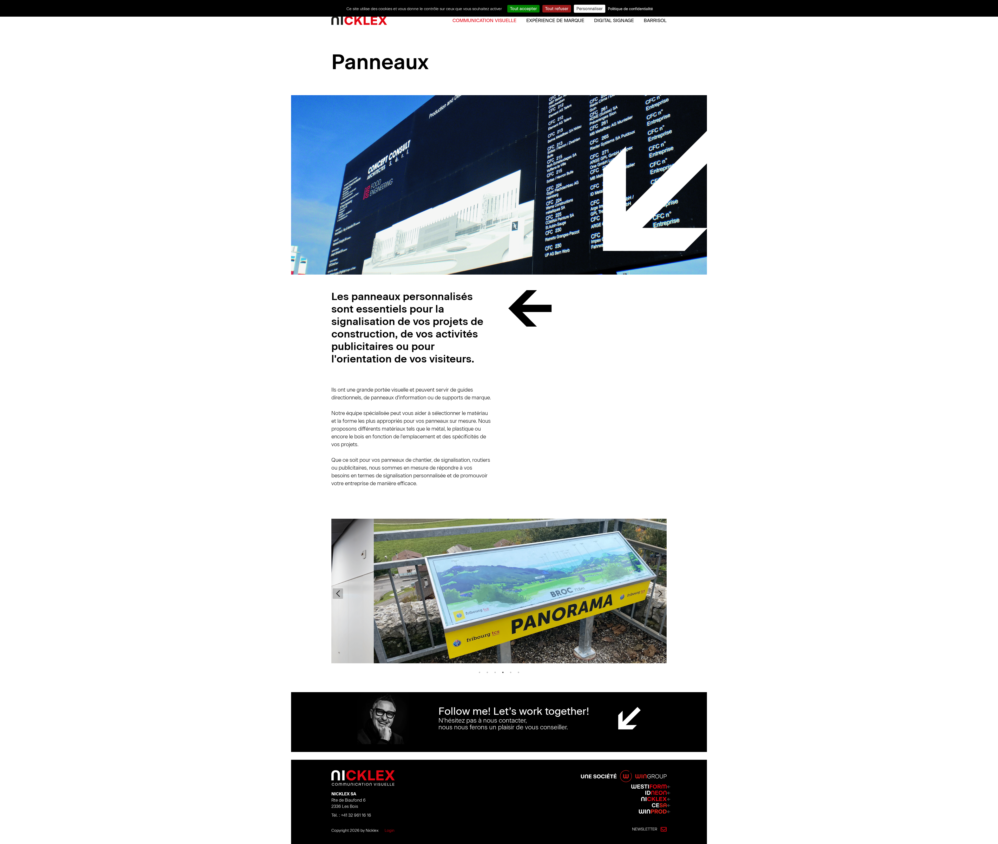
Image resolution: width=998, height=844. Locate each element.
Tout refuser (556, 8)
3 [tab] (495, 672)
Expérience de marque (555, 20)
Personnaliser (589, 8)
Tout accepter (523, 8)
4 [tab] (502, 672)
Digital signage (614, 20)
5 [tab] (510, 672)
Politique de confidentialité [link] (630, 9)
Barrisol (655, 20)
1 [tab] (479, 672)
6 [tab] (518, 672)
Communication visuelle (484, 20)
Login (390, 830)
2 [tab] (487, 672)
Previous (338, 593)
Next (660, 593)
